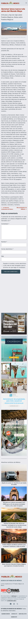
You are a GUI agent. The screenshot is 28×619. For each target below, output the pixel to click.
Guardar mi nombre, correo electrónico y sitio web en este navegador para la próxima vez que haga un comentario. (14, 265)
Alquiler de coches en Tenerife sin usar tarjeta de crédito (14, 483)
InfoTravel (13, 596)
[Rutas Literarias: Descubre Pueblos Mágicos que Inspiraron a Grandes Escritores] (14, 555)
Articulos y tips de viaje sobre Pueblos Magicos (10, 37)
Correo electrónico (7, 249)
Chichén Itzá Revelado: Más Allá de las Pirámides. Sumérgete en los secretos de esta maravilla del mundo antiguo (14, 525)
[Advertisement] (14, 294)
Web (2, 256)
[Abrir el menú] (26, 3)
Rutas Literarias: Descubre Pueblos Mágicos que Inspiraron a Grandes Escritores (14, 565)
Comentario (5, 224)
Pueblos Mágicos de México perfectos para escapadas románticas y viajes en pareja (14, 545)
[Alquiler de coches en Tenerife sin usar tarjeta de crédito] (14, 473)
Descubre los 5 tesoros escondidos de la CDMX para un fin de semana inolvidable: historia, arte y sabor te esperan (14, 504)
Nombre (4, 242)
